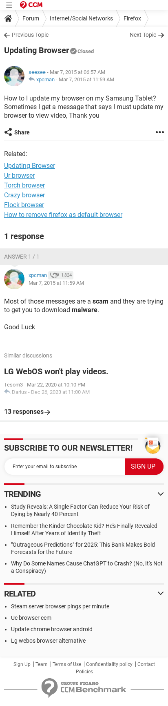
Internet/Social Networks (81, 18)
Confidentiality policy (109, 664)
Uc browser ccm (31, 617)
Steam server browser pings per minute (60, 606)
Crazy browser (24, 195)
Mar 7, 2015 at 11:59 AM (86, 79)
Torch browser (24, 185)
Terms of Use (67, 664)
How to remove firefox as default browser (63, 215)
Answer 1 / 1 (22, 256)
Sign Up (22, 664)
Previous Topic (30, 34)
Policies (84, 672)
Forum (30, 18)
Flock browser (24, 205)
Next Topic (143, 34)
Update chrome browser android (52, 629)
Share (22, 132)
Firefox (132, 18)
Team (41, 664)
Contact (146, 664)
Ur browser (19, 175)
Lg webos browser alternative (48, 640)
